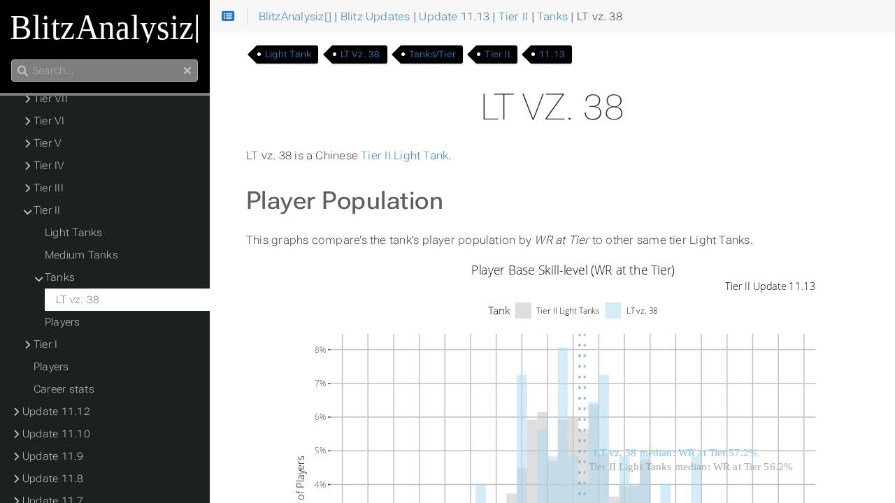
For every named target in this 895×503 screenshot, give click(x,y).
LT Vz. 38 (360, 54)
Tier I (45, 344)
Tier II (497, 54)
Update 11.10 (56, 434)
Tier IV (49, 165)
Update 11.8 (53, 478)
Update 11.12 (56, 411)
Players (62, 322)
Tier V (48, 143)
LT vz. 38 (77, 299)
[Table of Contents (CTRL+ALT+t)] (228, 17)
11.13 (552, 54)
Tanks (60, 277)
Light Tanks (74, 232)
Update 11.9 (53, 456)
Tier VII (51, 98)
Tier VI (49, 121)
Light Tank (288, 54)
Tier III (49, 188)
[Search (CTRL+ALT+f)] (22, 71)
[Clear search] (187, 71)
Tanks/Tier (432, 54)
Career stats (64, 389)
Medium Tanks (81, 255)
